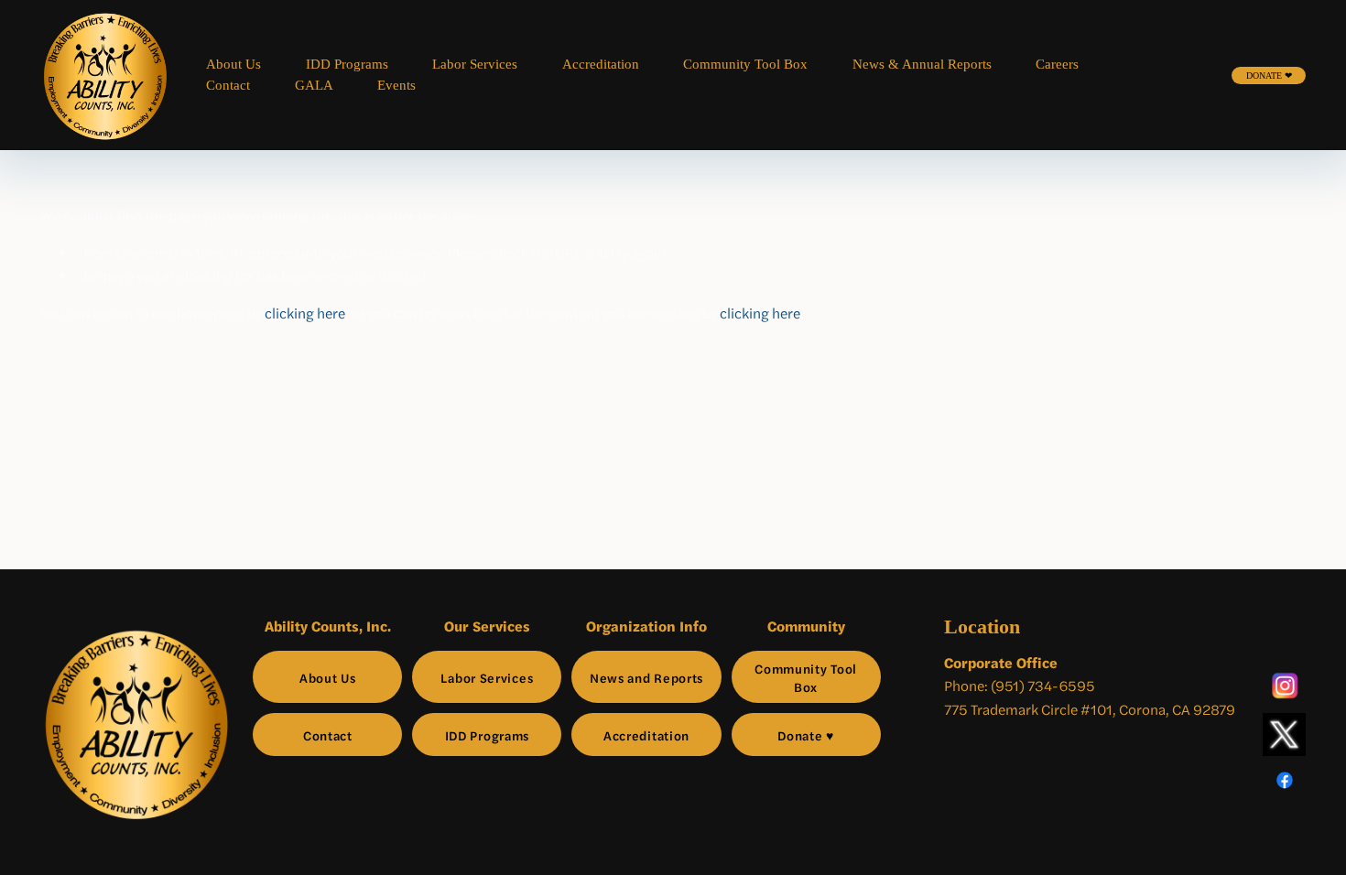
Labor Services (474, 64)
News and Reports (646, 677)
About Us (233, 64)
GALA (314, 85)
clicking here (305, 312)
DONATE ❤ (1269, 75)
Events (396, 85)
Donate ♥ (805, 735)
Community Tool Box (745, 64)
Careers (1057, 64)
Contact (228, 85)
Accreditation (600, 64)
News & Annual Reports (922, 64)
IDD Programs (347, 64)
